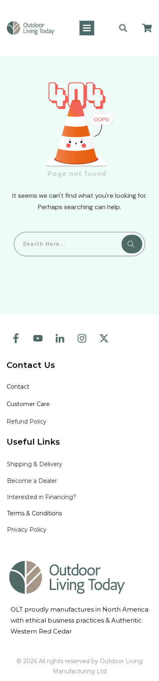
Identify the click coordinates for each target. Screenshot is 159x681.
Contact (19, 386)
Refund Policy (26, 421)
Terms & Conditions (34, 513)
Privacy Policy (26, 529)
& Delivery (34, 464)
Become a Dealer (32, 480)
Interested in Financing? (41, 497)
